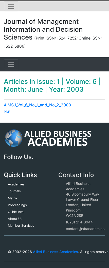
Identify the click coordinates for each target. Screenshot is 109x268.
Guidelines (16, 212)
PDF (7, 112)
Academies (16, 184)
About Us (15, 219)
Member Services (21, 225)
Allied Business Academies (55, 252)
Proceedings (17, 205)
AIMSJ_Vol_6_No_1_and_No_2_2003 (37, 104)
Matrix (12, 198)
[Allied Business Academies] (48, 141)
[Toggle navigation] (11, 6)
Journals (14, 191)
